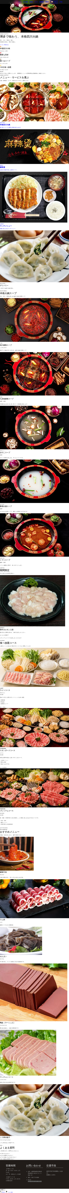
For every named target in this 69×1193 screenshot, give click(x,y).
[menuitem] (20, 2)
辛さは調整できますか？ (7, 1155)
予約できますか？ (5, 1153)
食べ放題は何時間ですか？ (7, 1159)
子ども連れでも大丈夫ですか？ (8, 1157)
